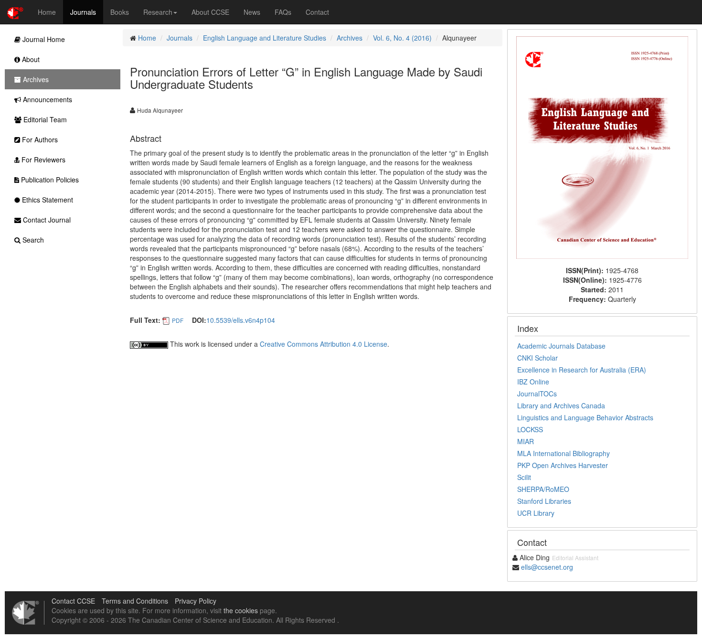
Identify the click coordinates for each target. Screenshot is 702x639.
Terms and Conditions (135, 601)
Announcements (46, 99)
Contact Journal (46, 219)
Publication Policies (49, 179)
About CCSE (210, 12)
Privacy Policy (195, 601)
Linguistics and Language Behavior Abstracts (585, 417)
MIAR (525, 441)
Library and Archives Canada (561, 405)
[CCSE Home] (15, 12)
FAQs (283, 12)
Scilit (524, 477)
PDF (177, 320)
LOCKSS (530, 429)
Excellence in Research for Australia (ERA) (581, 369)
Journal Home (43, 39)
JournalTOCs (537, 393)
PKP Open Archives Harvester (562, 465)
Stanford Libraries (544, 501)
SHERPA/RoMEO (543, 489)
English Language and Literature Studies (264, 38)
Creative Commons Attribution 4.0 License (323, 344)
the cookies (240, 610)
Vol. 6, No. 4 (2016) (402, 38)
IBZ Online (533, 381)
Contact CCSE (73, 601)
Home (47, 12)
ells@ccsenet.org (547, 567)
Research (157, 12)
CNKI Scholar (537, 357)
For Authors (39, 139)
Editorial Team (44, 119)
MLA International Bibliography (563, 453)
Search (32, 240)
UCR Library (535, 513)
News (252, 12)
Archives (349, 38)
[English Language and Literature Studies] (602, 146)
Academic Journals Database (561, 346)
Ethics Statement (46, 199)
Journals (83, 12)
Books (119, 12)
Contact (317, 12)
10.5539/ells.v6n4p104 (240, 320)
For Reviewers (42, 159)
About (30, 59)
